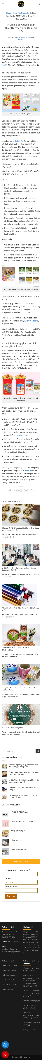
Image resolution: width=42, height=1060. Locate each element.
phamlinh (21, 39)
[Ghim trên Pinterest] (27, 490)
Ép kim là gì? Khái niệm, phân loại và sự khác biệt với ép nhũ (24, 773)
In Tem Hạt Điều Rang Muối (12, 728)
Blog (15, 13)
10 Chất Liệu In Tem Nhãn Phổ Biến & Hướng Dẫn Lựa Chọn (20, 649)
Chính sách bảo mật (9, 966)
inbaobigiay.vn (35, 1001)
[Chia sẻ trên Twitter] (19, 490)
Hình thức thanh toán (9, 975)
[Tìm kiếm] (39, 4)
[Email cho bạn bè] (23, 490)
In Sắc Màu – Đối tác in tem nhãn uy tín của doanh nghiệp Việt (19, 569)
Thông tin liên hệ (8, 989)
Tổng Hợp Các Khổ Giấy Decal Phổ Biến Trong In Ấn (20, 609)
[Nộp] (38, 751)
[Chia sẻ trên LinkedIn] (31, 490)
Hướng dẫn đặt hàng (9, 984)
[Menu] (3, 4)
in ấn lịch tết (18, 141)
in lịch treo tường (31, 321)
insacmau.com (23, 435)
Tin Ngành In (23, 13)
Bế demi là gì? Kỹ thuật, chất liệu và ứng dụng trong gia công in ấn (20, 529)
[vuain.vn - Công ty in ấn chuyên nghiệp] (21, 4)
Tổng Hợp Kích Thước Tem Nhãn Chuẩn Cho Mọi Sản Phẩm (20, 689)
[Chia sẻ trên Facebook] (15, 490)
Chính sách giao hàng (10, 970)
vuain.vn (28, 471)
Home (8, 13)
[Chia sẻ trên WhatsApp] (10, 490)
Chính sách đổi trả (8, 980)
